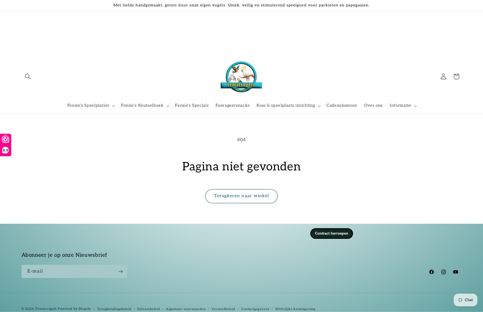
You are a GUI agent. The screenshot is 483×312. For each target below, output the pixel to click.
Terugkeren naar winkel (241, 196)
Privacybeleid (149, 309)
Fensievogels (46, 309)
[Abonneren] (120, 271)
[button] (28, 76)
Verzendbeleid (223, 309)
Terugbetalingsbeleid (114, 309)
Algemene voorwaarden (186, 309)
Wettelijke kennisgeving (295, 309)
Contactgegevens (255, 309)
